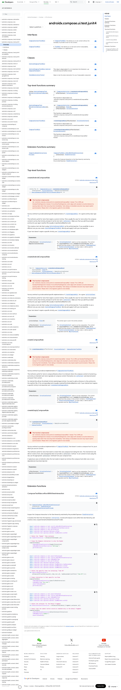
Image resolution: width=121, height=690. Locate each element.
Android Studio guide (94, 658)
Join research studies (110, 664)
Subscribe (100, 686)
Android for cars (60, 664)
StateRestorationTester (37, 75)
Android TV (59, 667)
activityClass (90, 294)
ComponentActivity (63, 91)
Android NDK (92, 668)
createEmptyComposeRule (61, 129)
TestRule (57, 47)
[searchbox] (11, 14)
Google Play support (110, 661)
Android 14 (75, 664)
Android (26, 656)
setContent (67, 221)
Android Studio (109, 2)
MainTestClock (73, 248)
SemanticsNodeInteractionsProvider (43, 508)
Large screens (60, 656)
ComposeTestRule (60, 41)
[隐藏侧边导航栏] (19, 687)
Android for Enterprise (30, 659)
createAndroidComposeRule (78, 91)
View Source (93, 182)
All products (84, 679)
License (32, 686)
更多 (56, 2)
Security (26, 661)
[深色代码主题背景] (97, 187)
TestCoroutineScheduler (66, 247)
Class (67, 107)
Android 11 (75, 672)
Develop (46, 2)
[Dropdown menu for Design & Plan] (39, 2)
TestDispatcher (91, 245)
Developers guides (93, 660)
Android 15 (75, 661)
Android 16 (75, 659)
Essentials (20, 2)
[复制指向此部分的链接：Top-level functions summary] (56, 86)
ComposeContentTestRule (37, 41)
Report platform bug (110, 656)
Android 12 (75, 669)
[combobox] (78, 1)
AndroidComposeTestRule (37, 64)
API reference (7, 8)
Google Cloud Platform (72, 679)
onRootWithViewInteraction (74, 153)
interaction (55, 518)
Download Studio (93, 666)
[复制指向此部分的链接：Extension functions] (47, 486)
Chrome (52, 679)
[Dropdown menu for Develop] (51, 2)
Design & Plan (33, 2)
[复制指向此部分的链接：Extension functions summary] (57, 147)
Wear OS (58, 659)
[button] (10, 19)
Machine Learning (45, 659)
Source (26, 664)
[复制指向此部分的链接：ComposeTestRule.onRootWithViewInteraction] (65, 494)
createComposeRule (60, 121)
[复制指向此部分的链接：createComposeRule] (45, 340)
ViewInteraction (70, 154)
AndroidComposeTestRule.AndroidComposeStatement (39, 70)
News (25, 667)
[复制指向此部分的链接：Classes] (36, 58)
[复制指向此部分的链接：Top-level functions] (47, 171)
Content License (70, 626)
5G (41, 669)
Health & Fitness (44, 661)
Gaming (42, 656)
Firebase (60, 679)
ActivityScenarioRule (39, 93)
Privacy (42, 667)
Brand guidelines (39, 686)
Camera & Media (44, 664)
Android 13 (75, 667)
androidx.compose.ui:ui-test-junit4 (89, 180)
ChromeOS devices (61, 661)
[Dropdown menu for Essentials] (25, 2)
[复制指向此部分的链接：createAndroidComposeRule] (51, 178)
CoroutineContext (72, 93)
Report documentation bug (112, 659)
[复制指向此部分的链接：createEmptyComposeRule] (50, 411)
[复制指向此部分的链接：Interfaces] (38, 35)
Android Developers (32, 17)
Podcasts (26, 672)
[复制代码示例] (97, 524)
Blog (25, 669)
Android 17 (75, 656)
